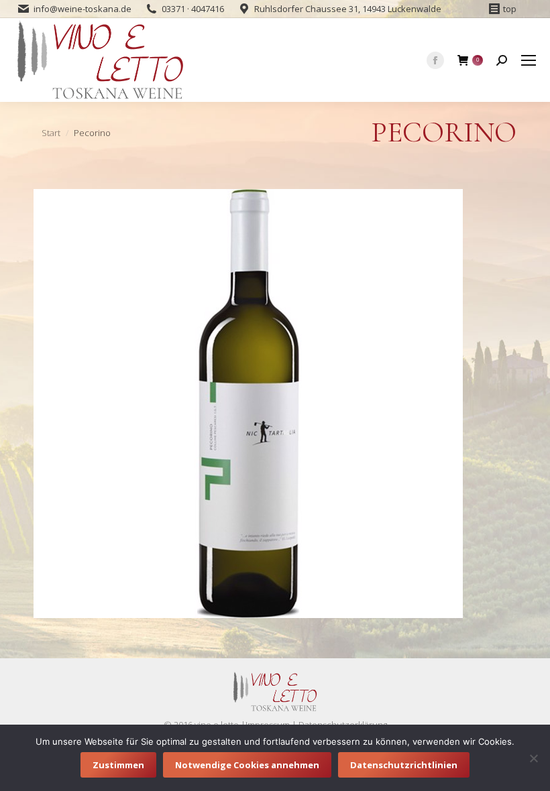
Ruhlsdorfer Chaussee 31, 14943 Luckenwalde (347, 9)
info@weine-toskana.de (82, 9)
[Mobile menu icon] (528, 60)
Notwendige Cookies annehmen (247, 765)
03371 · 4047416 (193, 9)
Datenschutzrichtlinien (403, 765)
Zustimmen (118, 765)
